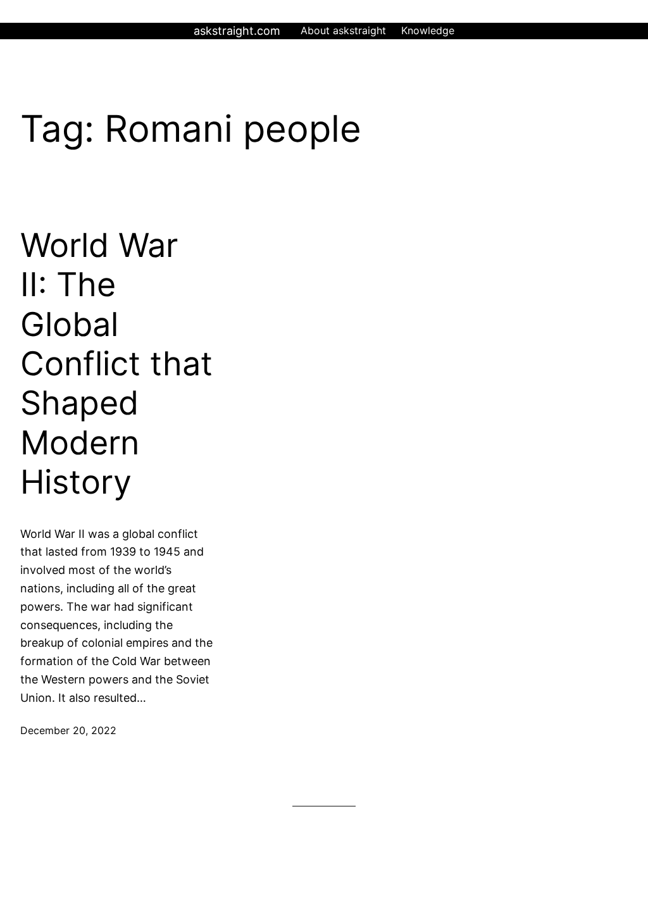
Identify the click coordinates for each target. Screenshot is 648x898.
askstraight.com (237, 30)
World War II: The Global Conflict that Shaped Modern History (116, 364)
